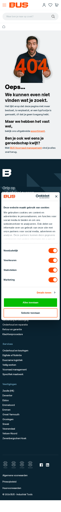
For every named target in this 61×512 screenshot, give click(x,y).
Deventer (7, 395)
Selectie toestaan (30, 313)
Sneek (6, 424)
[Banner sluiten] (56, 196)
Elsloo (6, 400)
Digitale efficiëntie (12, 355)
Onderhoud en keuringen (15, 350)
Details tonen (44, 292)
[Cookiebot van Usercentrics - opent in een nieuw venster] (37, 197)
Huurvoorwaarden (12, 488)
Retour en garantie (12, 329)
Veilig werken (9, 364)
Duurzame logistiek (13, 360)
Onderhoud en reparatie (15, 324)
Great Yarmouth (11, 414)
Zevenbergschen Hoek (14, 438)
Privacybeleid (9, 481)
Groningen (8, 419)
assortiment (38, 131)
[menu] (4, 5)
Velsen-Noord (10, 433)
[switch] (52, 260)
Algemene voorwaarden (15, 475)
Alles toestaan (30, 302)
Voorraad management (15, 369)
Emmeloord (9, 405)
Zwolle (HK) (8, 390)
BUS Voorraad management (26, 147)
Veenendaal (9, 428)
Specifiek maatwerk (13, 374)
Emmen (6, 409)
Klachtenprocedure (13, 334)
